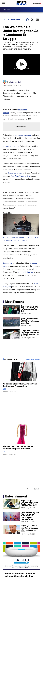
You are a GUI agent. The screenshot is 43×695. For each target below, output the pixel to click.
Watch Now (36, 3)
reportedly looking (25, 272)
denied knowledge (15, 172)
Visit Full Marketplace (33, 359)
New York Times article (20, 175)
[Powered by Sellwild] (37, 489)
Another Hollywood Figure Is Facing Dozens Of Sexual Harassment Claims (21, 239)
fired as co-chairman (23, 134)
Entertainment (11, 19)
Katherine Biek (15, 82)
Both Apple (7, 262)
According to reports (11, 146)
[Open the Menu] (4, 3)
